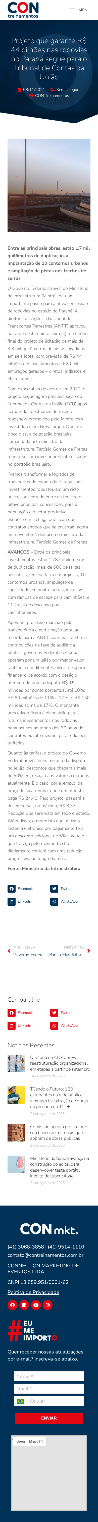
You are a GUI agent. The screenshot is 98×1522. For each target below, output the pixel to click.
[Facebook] (13, 1305)
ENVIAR (49, 1418)
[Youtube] (36, 1305)
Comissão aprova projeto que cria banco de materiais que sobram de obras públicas (58, 1133)
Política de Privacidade (33, 1292)
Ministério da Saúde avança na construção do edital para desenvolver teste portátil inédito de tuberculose (59, 1167)
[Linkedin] (24, 1305)
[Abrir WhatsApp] (85, 1509)
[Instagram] (48, 1305)
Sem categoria (69, 89)
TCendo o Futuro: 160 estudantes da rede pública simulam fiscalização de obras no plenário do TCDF (59, 1098)
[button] (28, 889)
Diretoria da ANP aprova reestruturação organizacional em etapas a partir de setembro (60, 1063)
